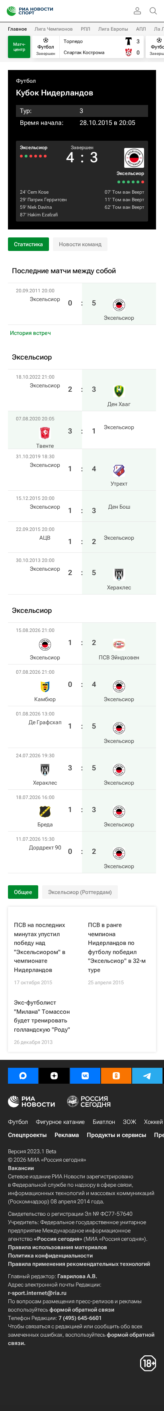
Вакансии (21, 1168)
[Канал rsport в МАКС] (23, 1076)
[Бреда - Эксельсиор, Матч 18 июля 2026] (123, 182)
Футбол (26, 81)
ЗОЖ (129, 1121)
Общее (23, 892)
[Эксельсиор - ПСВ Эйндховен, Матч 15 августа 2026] (142, 182)
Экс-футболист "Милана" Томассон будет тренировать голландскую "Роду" (42, 1016)
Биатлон (104, 1121)
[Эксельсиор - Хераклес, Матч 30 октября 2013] (21, 156)
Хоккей (153, 1121)
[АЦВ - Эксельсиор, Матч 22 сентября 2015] (26, 156)
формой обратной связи (81, 1309)
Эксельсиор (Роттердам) (80, 892)
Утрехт (119, 483)
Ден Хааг (119, 404)
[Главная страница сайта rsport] (48, 11)
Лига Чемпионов (54, 29)
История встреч (30, 333)
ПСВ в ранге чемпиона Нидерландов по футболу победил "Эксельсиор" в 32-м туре (117, 947)
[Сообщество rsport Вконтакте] (85, 1076)
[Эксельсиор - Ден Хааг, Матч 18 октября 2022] (45, 156)
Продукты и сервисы (116, 1135)
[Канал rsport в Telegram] (147, 1076)
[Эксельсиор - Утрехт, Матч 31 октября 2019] (35, 156)
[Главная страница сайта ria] (9, 11)
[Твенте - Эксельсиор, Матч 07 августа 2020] (40, 156)
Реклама (67, 1135)
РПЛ (85, 29)
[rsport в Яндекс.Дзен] (54, 1076)
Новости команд (80, 244)
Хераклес (119, 587)
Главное (17, 29)
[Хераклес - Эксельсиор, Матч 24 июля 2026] (128, 182)
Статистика (28, 244)
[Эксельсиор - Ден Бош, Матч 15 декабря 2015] (30, 156)
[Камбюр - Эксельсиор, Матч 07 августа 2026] (138, 182)
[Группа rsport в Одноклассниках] (116, 1076)
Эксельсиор (130, 173)
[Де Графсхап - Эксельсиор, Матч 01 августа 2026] (133, 182)
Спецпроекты (27, 1135)
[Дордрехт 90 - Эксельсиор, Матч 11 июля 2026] (118, 182)
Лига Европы (113, 29)
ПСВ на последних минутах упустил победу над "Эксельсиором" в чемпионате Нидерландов (39, 947)
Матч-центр (19, 47)
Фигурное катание (60, 1121)
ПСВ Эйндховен (119, 657)
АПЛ (141, 29)
